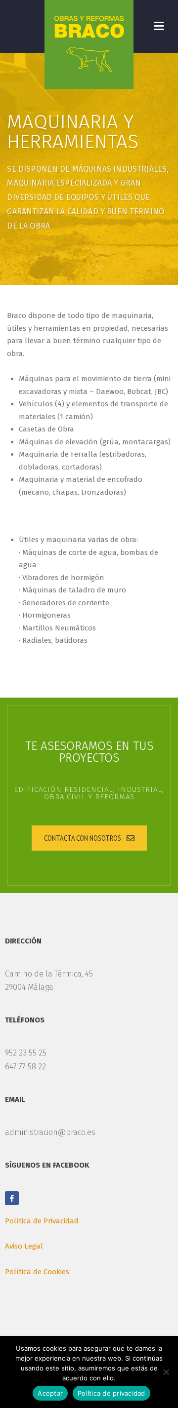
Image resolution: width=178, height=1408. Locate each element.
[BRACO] (89, 44)
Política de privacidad (111, 1393)
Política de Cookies (37, 1271)
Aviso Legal (24, 1246)
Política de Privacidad (42, 1220)
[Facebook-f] (12, 1198)
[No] (166, 1372)
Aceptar (50, 1393)
